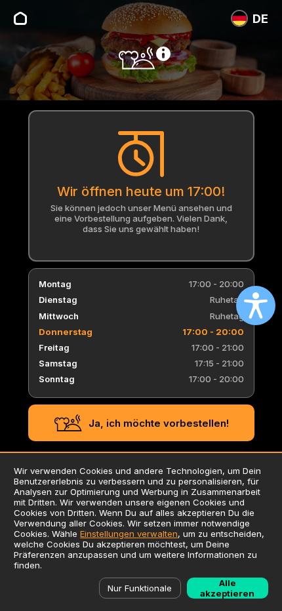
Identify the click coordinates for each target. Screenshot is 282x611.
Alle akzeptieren (227, 588)
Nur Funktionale (140, 588)
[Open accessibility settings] (255, 305)
